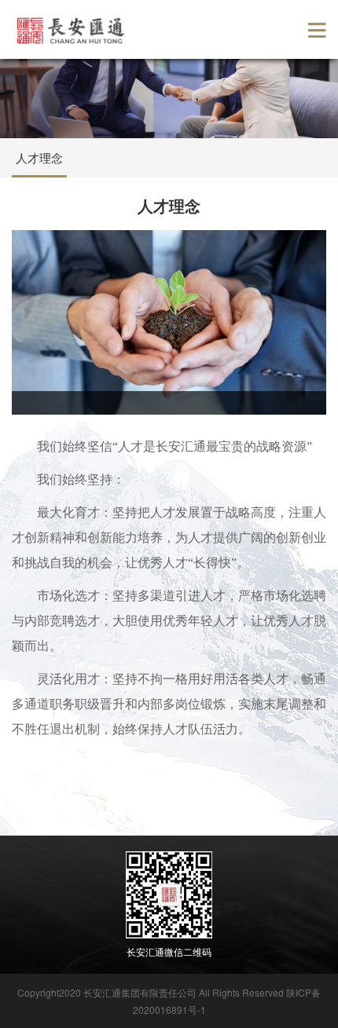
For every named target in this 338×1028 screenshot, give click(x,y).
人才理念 (39, 157)
